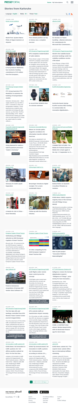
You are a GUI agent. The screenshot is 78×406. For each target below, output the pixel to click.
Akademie (45, 398)
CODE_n (54, 308)
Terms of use (32, 398)
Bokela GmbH (9, 167)
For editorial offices (48, 396)
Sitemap (45, 402)
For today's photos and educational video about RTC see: (15, 336)
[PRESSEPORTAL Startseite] (12, 2)
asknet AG (55, 344)
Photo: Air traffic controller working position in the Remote (39, 301)
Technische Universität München (38, 127)
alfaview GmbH (56, 21)
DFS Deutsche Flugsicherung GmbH (39, 51)
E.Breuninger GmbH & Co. (36, 167)
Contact (59, 396)
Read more (15, 153)
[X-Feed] (67, 14)
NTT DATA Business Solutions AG (61, 269)
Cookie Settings (61, 400)
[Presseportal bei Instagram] (18, 396)
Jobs (58, 398)
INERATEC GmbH (11, 51)
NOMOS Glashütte (34, 86)
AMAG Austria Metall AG (59, 195)
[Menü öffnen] (72, 2)
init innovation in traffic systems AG (15, 344)
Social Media (32, 402)
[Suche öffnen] (67, 2)
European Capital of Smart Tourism (15, 233)
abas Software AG (10, 269)
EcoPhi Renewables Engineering (61, 86)
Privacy (30, 400)
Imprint (30, 396)
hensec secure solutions (12, 21)
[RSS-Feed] (72, 14)
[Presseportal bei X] (16, 397)
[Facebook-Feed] (69, 14)
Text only (45, 400)
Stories (49, 2)
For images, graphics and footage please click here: (39, 336)
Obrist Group (32, 21)
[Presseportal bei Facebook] (14, 397)
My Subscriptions (57, 2)
